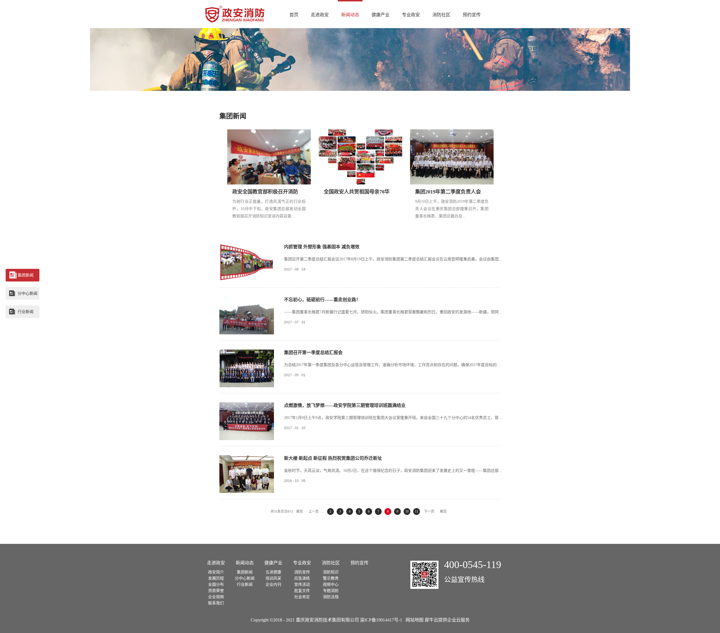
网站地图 (413, 620)
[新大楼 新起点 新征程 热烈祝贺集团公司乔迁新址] (246, 458)
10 (407, 511)
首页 (293, 14)
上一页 (314, 511)
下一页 (429, 511)
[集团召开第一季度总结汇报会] (246, 353)
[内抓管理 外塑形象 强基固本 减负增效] (246, 247)
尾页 (443, 511)
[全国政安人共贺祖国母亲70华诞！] (361, 132)
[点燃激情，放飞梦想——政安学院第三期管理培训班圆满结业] (246, 405)
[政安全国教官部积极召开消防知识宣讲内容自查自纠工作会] (269, 132)
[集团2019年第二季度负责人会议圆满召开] (452, 132)
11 (416, 511)
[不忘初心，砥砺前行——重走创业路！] (246, 300)
